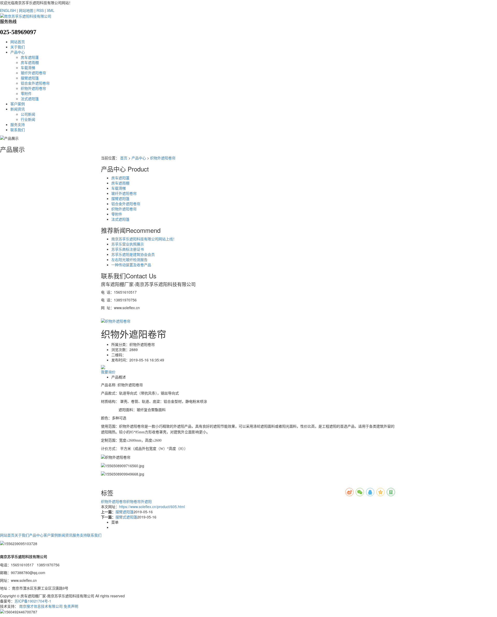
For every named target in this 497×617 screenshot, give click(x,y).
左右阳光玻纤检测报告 (129, 259)
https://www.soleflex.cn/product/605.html (152, 506)
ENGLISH (8, 10)
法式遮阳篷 (30, 98)
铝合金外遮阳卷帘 (35, 83)
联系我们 (17, 129)
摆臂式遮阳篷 (126, 516)
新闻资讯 (17, 108)
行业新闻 (28, 119)
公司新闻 (28, 114)
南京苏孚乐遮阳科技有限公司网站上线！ (144, 238)
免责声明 (71, 606)
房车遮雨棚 (30, 62)
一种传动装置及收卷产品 (131, 264)
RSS (40, 10)
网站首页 (17, 41)
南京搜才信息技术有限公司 (41, 606)
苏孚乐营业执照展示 (127, 244)
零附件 (26, 93)
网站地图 (26, 10)
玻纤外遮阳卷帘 (33, 72)
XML (50, 10)
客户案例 (17, 103)
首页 (123, 157)
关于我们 (17, 46)
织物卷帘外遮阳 (139, 501)
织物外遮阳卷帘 (33, 88)
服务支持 (17, 124)
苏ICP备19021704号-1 (32, 601)
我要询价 (108, 371)
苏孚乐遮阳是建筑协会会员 (133, 254)
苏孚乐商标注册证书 (127, 249)
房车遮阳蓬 (30, 57)
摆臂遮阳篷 (30, 77)
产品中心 (17, 52)
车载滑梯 (28, 67)
